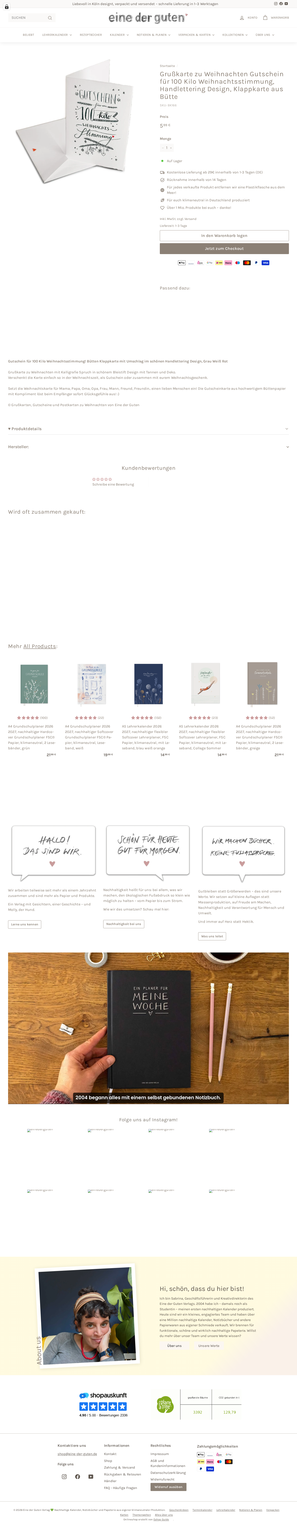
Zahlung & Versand (119, 1467)
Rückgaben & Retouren (122, 1474)
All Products (39, 646)
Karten (124, 1514)
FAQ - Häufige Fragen (120, 1488)
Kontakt (110, 1454)
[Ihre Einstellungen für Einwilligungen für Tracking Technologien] (6, 6)
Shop (108, 1461)
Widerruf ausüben (168, 1487)
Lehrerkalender (55, 35)
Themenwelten (142, 1514)
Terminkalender (202, 1509)
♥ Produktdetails (25, 428)
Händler (110, 1481)
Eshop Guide (161, 1519)
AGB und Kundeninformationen (168, 1463)
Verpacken (272, 1509)
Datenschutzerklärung (168, 1473)
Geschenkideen (179, 1509)
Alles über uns (164, 1514)
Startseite (167, 66)
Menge (165, 139)
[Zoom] (77, 121)
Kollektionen (233, 35)
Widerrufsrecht (163, 1479)
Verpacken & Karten (194, 35)
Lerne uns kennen (24, 924)
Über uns (263, 35)
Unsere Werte (208, 1346)
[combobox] (32, 17)
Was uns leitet (212, 936)
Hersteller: (18, 446)
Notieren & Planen (152, 35)
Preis (164, 117)
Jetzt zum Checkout (224, 248)
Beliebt (28, 35)
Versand (190, 219)
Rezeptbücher (91, 35)
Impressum (160, 1454)
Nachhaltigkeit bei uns (123, 924)
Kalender (117, 35)
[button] (230, 306)
